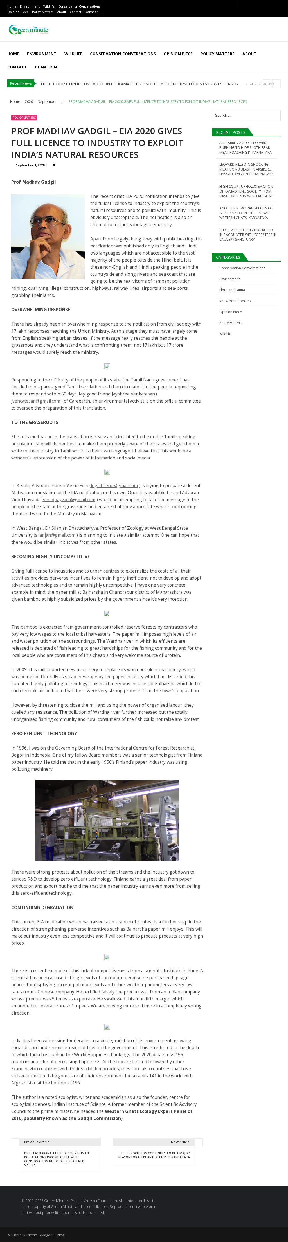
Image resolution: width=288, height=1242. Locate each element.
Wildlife (49, 6)
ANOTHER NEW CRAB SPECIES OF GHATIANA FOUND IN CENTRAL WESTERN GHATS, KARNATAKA (246, 213)
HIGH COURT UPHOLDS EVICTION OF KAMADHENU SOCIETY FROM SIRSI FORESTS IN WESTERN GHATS (247, 191)
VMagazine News (52, 1234)
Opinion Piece (18, 12)
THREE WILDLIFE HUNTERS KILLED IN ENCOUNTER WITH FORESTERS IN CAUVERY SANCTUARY (248, 234)
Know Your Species (235, 301)
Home (12, 6)
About (61, 12)
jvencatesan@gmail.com (35, 401)
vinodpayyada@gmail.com (69, 499)
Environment (30, 6)
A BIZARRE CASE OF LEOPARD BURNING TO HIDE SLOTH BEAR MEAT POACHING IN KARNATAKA (245, 147)
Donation (92, 12)
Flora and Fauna (232, 290)
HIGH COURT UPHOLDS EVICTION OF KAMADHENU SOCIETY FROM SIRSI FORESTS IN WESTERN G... (140, 84)
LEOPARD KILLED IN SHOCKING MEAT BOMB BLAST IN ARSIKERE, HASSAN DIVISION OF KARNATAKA (246, 169)
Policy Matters (42, 12)
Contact (75, 12)
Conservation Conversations (79, 6)
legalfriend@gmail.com (114, 485)
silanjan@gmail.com (55, 535)
